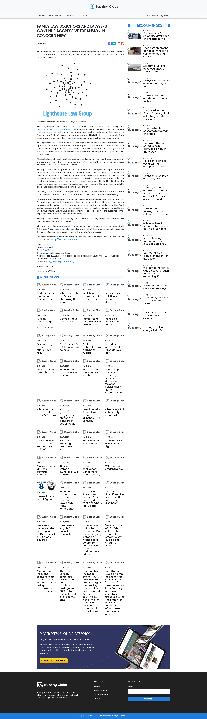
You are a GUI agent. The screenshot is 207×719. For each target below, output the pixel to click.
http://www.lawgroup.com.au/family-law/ (57, 129)
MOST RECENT (55, 15)
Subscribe (149, 698)
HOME (42, 15)
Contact (98, 698)
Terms (97, 686)
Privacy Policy (100, 690)
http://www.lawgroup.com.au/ (60, 261)
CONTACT (85, 15)
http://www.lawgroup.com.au (66, 239)
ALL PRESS (71, 15)
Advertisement (101, 694)
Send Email (48, 250)
